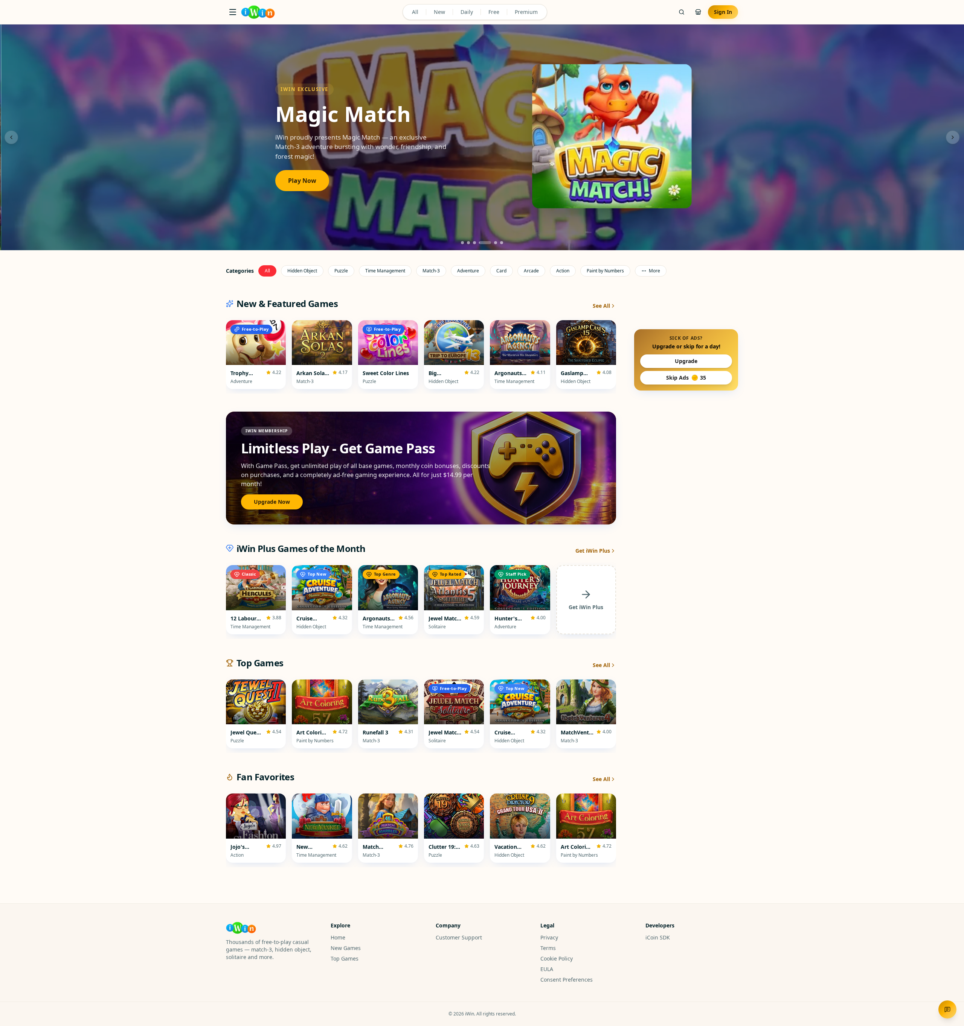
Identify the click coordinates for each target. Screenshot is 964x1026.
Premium (526, 11)
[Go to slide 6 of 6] (501, 242)
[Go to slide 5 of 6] (495, 242)
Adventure (468, 271)
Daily (467, 11)
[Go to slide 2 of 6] (468, 242)
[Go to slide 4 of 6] (485, 242)
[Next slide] (952, 137)
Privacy (549, 937)
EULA (546, 969)
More (654, 271)
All (415, 11)
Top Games (344, 958)
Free (493, 11)
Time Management (385, 271)
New (439, 11)
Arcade (531, 271)
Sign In (723, 11)
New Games (346, 948)
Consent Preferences (566, 979)
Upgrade (686, 361)
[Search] (681, 12)
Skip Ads (686, 377)
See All (601, 305)
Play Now (301, 180)
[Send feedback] (947, 1009)
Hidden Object (302, 271)
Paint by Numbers (605, 271)
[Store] (698, 12)
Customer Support (459, 937)
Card (501, 271)
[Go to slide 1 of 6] (462, 242)
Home (338, 937)
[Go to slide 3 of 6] (474, 242)
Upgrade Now (272, 501)
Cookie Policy (556, 958)
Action (562, 271)
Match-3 (431, 271)
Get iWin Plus (592, 550)
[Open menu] (232, 12)
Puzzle (341, 271)
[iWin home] (258, 12)
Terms (548, 948)
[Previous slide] (11, 137)
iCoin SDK (657, 937)
